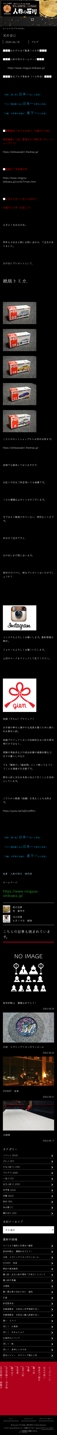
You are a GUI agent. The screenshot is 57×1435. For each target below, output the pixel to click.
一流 (5, 1178)
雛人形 (34, 1370)
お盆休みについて (11, 1337)
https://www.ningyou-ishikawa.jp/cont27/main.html (19, 179)
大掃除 (6, 1285)
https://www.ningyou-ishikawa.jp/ (26, 68)
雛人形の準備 (9, 1280)
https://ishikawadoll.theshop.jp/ (20, 152)
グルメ (6, 1161)
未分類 (6, 1207)
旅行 (5, 1201)
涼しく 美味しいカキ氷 (14, 1349)
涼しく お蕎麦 (10, 1326)
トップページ (49, 1374)
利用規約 (24, 1431)
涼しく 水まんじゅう (13, 1332)
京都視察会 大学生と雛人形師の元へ (21, 1314)
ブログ (6, 1172)
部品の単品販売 (10, 1268)
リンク (11, 1419)
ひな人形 (7, 1166)
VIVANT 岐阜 (10, 1262)
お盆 (5, 1297)
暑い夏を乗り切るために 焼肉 (18, 1291)
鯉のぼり (7, 1212)
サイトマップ (28, 1419)
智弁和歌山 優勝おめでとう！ (18, 1251)
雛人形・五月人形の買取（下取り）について (24, 1274)
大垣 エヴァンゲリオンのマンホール (21, 1257)
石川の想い (44, 1373)
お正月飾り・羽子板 (6, 1378)
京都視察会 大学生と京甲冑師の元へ (21, 1308)
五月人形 (7, 1184)
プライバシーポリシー (46, 1419)
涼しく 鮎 (8, 1343)
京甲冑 (6, 1189)
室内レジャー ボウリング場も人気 (20, 1355)
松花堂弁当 (8, 1303)
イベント (7, 1155)
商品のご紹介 (39, 1374)
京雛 (5, 1195)
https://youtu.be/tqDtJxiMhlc (19, 810)
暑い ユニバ (9, 1320)
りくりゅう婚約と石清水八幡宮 (18, 1245)
